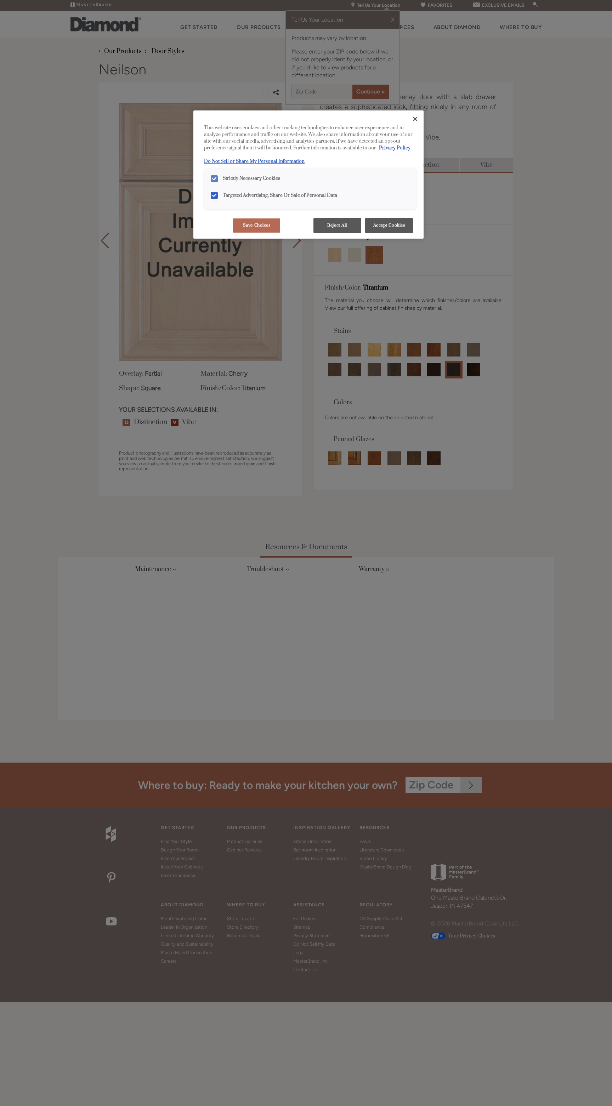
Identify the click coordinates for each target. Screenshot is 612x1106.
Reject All (337, 225)
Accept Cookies (389, 225)
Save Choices (257, 225)
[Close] (415, 119)
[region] (308, 174)
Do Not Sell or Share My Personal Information (254, 161)
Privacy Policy (394, 148)
